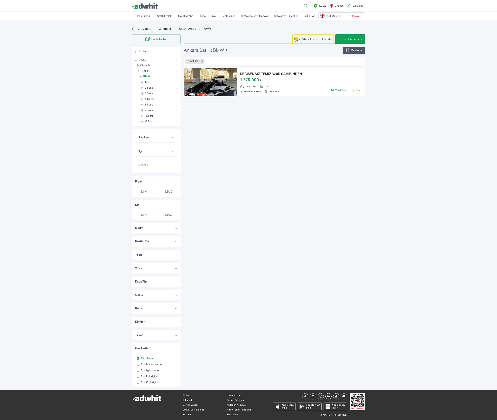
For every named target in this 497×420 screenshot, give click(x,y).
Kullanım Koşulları (236, 405)
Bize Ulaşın (232, 414)
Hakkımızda (233, 395)
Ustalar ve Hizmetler (286, 15)
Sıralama (356, 50)
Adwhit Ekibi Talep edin (239, 409)
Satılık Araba (185, 15)
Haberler (186, 414)
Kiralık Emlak (164, 15)
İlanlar (185, 395)
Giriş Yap (358, 5)
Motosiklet (228, 15)
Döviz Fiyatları (190, 405)
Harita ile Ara (159, 39)
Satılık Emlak (142, 15)
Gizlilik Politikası (235, 400)
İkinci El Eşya (208, 15)
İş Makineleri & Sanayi (254, 15)
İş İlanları (309, 15)
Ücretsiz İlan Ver (352, 39)
